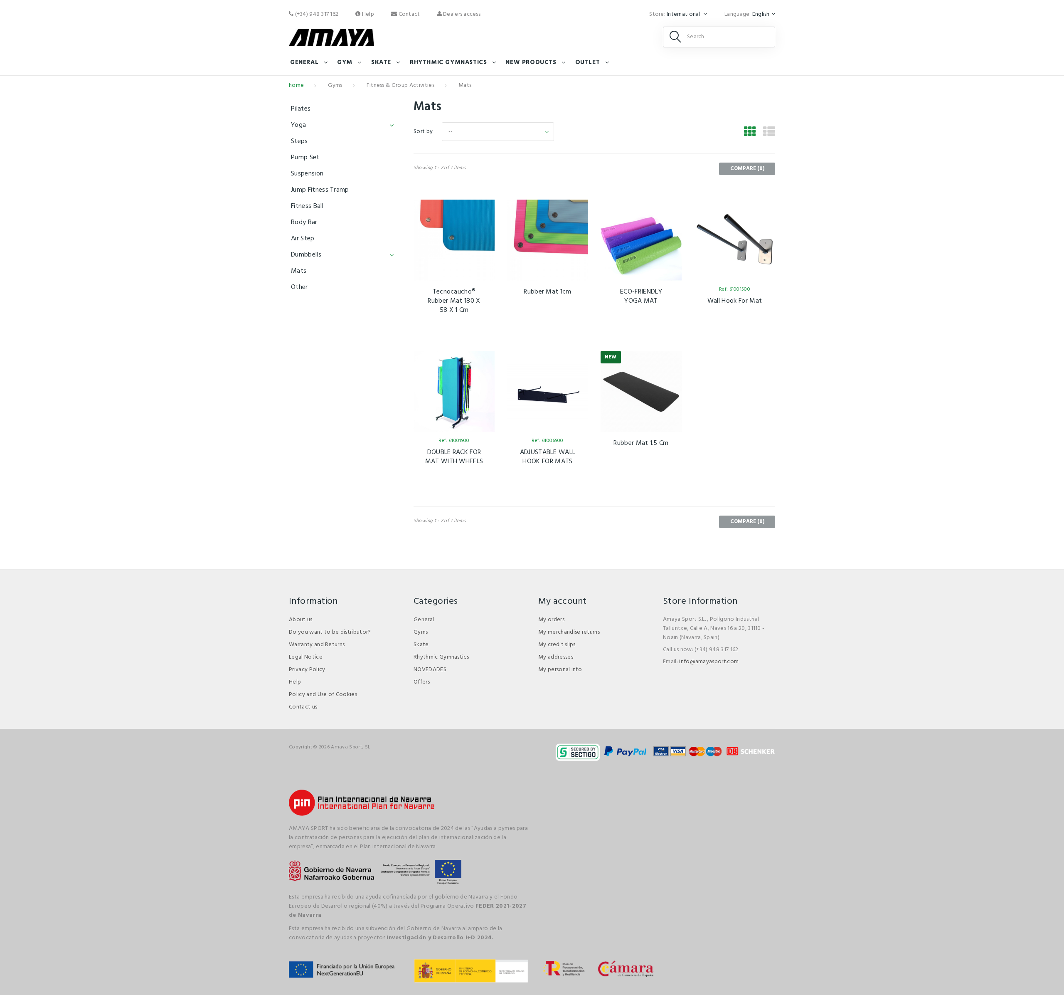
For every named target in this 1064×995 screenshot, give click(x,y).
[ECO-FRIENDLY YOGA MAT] (641, 240)
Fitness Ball (307, 206)
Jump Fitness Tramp (320, 190)
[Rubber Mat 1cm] (547, 240)
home (296, 85)
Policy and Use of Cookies (323, 694)
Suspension (307, 173)
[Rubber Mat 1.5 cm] (641, 391)
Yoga (298, 125)
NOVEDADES (430, 669)
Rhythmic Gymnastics (441, 657)
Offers (422, 682)
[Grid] (750, 133)
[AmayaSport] (331, 37)
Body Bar (304, 222)
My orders (551, 620)
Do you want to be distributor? (330, 632)
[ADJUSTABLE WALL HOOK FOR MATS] (547, 391)
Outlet (587, 62)
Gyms (335, 85)
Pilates (300, 109)
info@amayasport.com (709, 662)
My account (562, 601)
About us (301, 620)
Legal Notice (306, 657)
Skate (381, 62)
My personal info (560, 669)
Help (367, 14)
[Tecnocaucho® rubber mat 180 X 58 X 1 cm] (454, 240)
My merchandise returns (569, 632)
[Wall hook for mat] (734, 240)
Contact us (303, 707)
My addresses (555, 657)
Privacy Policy (307, 669)
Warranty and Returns (317, 644)
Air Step (303, 238)
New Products (530, 62)
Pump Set (305, 157)
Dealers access (461, 14)
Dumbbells (306, 254)
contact (408, 14)
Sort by (423, 131)
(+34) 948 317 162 (315, 14)
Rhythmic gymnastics (448, 62)
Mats (298, 271)
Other (299, 287)
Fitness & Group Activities (400, 85)
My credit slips (557, 644)
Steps (299, 141)
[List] (769, 133)
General (304, 62)
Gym (344, 62)
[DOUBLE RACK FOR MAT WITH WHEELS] (454, 391)
